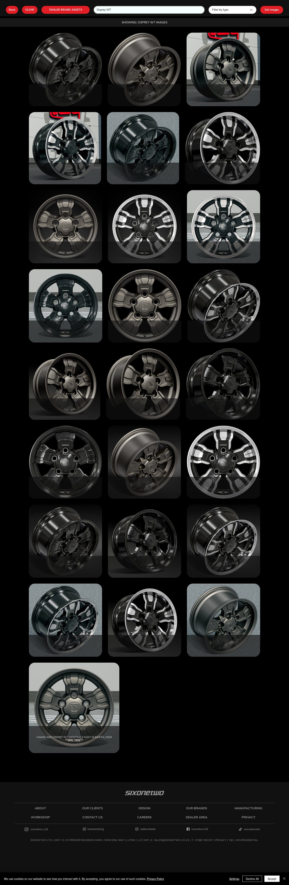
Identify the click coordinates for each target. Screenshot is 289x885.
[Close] (284, 879)
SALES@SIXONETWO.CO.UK (172, 840)
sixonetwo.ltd (199, 829)
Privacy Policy (155, 879)
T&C (231, 840)
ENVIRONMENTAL (247, 840)
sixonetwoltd (252, 829)
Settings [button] (234, 879)
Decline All (252, 879)
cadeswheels (148, 829)
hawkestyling (95, 829)
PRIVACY (220, 840)
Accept (272, 879)
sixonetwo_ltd (39, 829)
